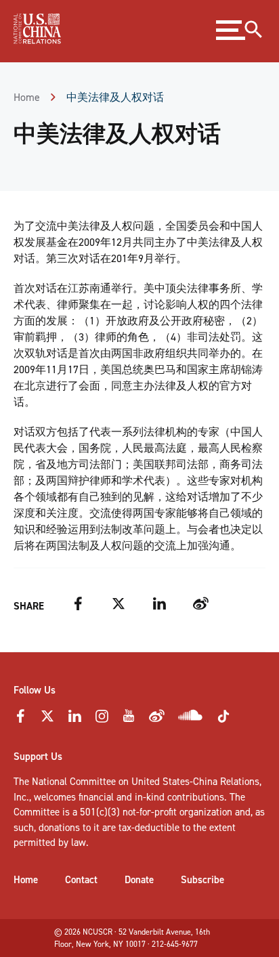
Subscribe (202, 880)
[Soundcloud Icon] (190, 717)
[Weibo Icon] (157, 720)
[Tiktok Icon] (223, 720)
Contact (81, 880)
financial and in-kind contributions (151, 797)
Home (27, 97)
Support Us (38, 756)
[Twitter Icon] (47, 720)
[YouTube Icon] (128, 720)
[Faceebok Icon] (20, 720)
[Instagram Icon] (101, 720)
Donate (139, 880)
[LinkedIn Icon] (74, 720)
